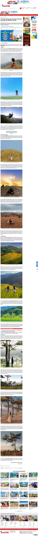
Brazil (33, 522)
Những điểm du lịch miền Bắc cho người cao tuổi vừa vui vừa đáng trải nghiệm (5, 480)
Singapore (6, 522)
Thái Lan (2, 522)
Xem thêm (14, 526)
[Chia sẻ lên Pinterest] (8, 468)
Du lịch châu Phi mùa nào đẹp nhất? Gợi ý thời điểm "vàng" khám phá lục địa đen (14, 508)
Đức (20, 523)
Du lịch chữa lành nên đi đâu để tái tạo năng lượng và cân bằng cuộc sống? (33, 480)
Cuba (33, 523)
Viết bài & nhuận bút (3, 529)
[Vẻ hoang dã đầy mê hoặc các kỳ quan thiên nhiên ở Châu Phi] (33, 494)
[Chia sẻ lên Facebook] (37, 262)
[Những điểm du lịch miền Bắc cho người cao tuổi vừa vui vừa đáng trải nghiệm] (5, 475)
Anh (20, 522)
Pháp (24, 522)
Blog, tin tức (36, 8)
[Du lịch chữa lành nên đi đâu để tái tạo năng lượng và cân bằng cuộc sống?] (33, 475)
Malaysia (2, 523)
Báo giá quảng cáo (14, 529)
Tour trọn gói (24, 8)
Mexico (34, 524)
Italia (24, 523)
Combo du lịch (28, 8)
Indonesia (6, 523)
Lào (5, 524)
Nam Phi (30, 524)
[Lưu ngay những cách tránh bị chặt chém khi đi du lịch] (14, 475)
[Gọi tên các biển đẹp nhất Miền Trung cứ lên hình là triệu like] (14, 494)
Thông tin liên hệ (9, 529)
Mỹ (29, 523)
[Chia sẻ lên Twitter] (37, 264)
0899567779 (26, 529)
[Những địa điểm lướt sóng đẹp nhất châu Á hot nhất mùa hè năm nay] (23, 494)
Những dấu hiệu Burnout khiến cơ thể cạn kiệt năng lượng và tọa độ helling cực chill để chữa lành (33, 489)
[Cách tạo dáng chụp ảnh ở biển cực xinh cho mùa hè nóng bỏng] (5, 494)
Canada (30, 522)
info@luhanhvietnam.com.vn (24, 533)
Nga (24, 524)
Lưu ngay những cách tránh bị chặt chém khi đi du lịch (7, 26)
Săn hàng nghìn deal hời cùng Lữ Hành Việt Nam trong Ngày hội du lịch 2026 (5, 508)
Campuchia (2, 524)
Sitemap (19, 529)
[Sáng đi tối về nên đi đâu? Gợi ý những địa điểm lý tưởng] (23, 475)
